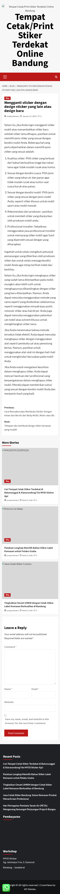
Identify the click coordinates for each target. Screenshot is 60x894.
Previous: (29, 411)
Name (8, 688)
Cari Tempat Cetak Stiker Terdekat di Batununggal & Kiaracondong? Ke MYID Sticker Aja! (29, 493)
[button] (5, 76)
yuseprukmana (13, 116)
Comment (10, 646)
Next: (27, 425)
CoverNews (46, 885)
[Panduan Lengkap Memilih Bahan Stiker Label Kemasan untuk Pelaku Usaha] (30, 525)
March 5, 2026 (27, 500)
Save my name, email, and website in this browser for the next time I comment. (27, 721)
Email (35, 688)
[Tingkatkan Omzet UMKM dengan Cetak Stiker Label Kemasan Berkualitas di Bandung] (30, 580)
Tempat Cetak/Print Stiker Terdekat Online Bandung (30, 40)
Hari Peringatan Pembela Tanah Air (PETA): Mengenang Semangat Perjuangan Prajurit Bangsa (29, 807)
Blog (7, 98)
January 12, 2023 (30, 116)
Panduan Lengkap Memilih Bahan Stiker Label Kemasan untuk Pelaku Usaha (28, 549)
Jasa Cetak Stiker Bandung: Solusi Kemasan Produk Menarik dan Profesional (30, 797)
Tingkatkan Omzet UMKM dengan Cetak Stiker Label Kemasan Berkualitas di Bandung (29, 604)
